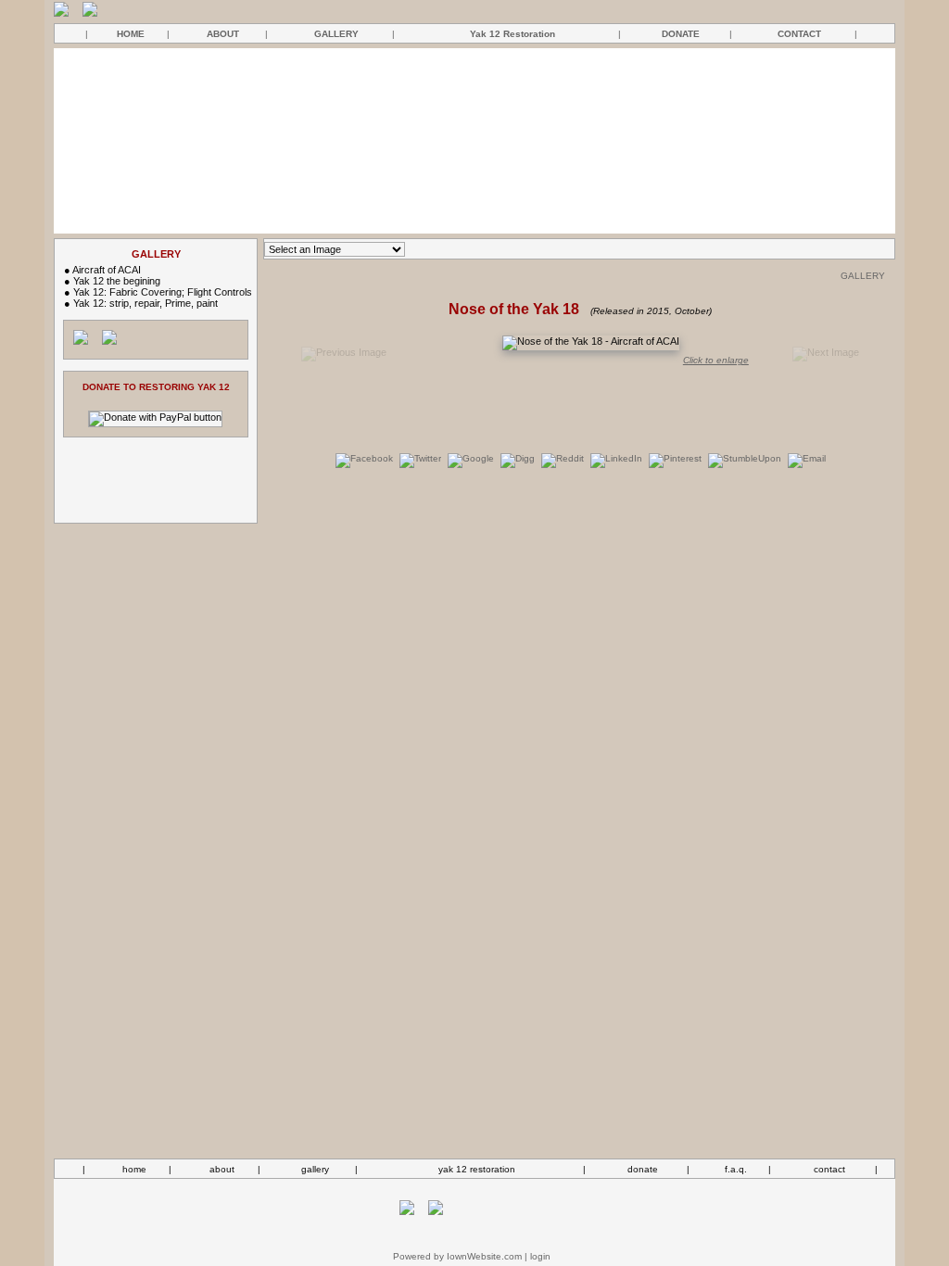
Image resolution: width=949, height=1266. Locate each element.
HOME (131, 34)
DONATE (681, 34)
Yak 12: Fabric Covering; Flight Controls (162, 292)
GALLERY (336, 34)
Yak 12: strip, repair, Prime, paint (145, 303)
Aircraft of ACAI (106, 269)
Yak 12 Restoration (512, 34)
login (540, 1256)
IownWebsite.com (484, 1256)
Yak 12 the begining (116, 280)
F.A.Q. (736, 1169)
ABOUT (223, 34)
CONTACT (799, 34)
